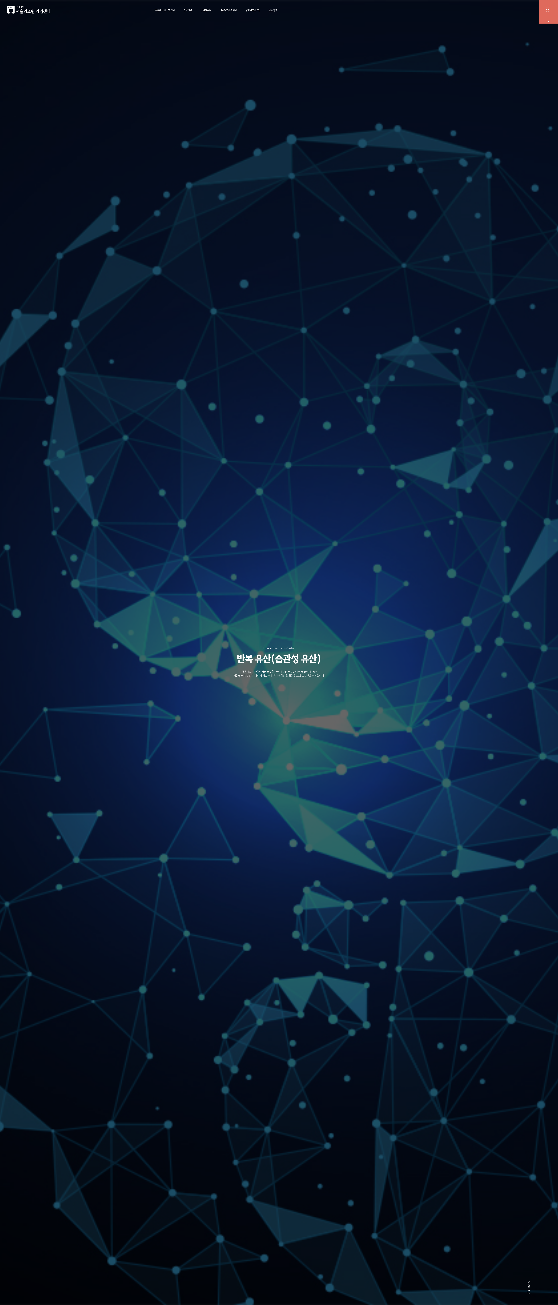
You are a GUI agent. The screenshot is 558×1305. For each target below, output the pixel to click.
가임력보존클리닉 (228, 10)
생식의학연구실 (252, 10)
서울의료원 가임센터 (165, 10)
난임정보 (273, 10)
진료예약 (187, 10)
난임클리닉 (206, 10)
